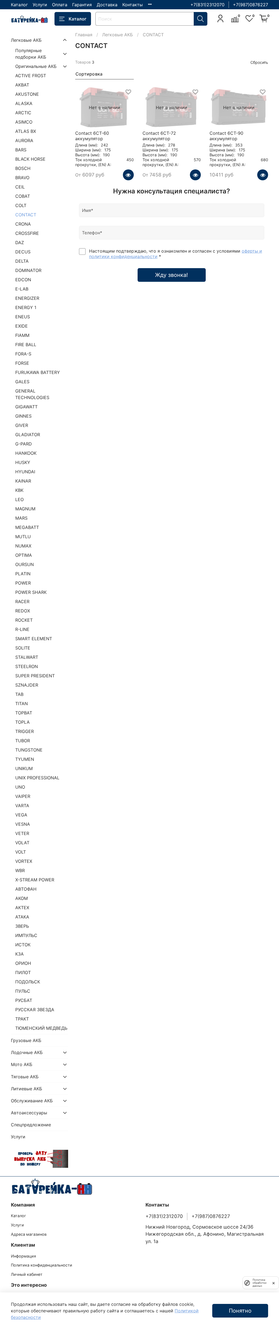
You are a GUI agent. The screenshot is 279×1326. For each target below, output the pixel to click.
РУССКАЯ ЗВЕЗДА (34, 1009)
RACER (22, 601)
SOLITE (22, 648)
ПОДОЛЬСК (27, 981)
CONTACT (25, 214)
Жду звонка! (171, 275)
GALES (22, 381)
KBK (19, 490)
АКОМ (21, 898)
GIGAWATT (26, 406)
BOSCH (23, 168)
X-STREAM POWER (34, 879)
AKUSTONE (27, 94)
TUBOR (22, 740)
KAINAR (23, 481)
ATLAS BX (25, 131)
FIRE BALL (25, 344)
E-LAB (21, 289)
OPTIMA (23, 555)
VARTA (22, 805)
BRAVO (22, 177)
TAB (19, 694)
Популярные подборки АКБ (30, 54)
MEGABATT (27, 527)
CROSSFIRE (27, 233)
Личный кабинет (27, 1274)
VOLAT (22, 842)
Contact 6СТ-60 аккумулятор (92, 135)
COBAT (22, 196)
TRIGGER (24, 731)
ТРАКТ (22, 1019)
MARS (21, 518)
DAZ (19, 242)
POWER (23, 583)
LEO (19, 499)
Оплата (59, 4)
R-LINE (22, 629)
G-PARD (23, 444)
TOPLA (22, 722)
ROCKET (24, 620)
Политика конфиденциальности (41, 1265)
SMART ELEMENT (33, 638)
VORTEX (23, 861)
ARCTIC (23, 112)
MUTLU (23, 536)
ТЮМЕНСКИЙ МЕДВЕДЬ (41, 1028)
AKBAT (22, 85)
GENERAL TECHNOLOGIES (32, 394)
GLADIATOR (27, 434)
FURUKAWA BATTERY (37, 372)
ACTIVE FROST (30, 75)
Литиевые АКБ (26, 1088)
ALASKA (23, 103)
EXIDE (21, 326)
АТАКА (22, 917)
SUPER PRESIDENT (35, 675)
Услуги (40, 4)
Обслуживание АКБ (32, 1100)
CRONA (23, 224)
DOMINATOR (28, 270)
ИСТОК (23, 944)
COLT (20, 205)
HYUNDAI (25, 471)
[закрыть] (273, 1282)
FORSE (22, 363)
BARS (20, 149)
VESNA (22, 824)
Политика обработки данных (259, 1282)
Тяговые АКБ (25, 1076)
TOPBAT (23, 713)
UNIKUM (24, 768)
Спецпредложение (31, 1124)
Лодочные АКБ (27, 1052)
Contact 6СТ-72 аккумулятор (159, 135)
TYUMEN (24, 759)
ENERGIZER (27, 298)
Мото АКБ (21, 1064)
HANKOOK (26, 453)
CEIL (20, 187)
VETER (22, 833)
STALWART (26, 657)
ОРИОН (23, 963)
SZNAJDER (26, 685)
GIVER (21, 425)
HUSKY (22, 462)
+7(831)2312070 (207, 4)
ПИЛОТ (23, 972)
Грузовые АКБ (26, 1040)
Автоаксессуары (29, 1112)
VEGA (21, 815)
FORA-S (23, 354)
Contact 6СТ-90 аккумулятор (226, 135)
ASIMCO (23, 122)
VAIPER (22, 796)
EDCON (23, 279)
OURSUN (24, 564)
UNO (20, 787)
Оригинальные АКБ (36, 66)
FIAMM (22, 335)
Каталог (19, 4)
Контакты (132, 4)
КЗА (19, 954)
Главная (83, 34)
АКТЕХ (22, 907)
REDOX (22, 610)
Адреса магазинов (29, 1234)
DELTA (22, 261)
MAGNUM (25, 508)
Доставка (107, 4)
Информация (23, 1256)
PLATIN (23, 573)
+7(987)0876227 (250, 4)
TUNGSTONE (29, 750)
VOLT (20, 852)
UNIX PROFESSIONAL (37, 777)
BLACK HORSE (30, 159)
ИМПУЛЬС (26, 935)
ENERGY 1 (25, 307)
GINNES (23, 416)
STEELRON (26, 666)
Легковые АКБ (117, 34)
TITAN (21, 703)
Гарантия (82, 4)
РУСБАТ (23, 1000)
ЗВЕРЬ (22, 926)
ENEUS (22, 316)
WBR (20, 870)
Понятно (240, 1310)
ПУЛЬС (22, 991)
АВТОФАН (26, 889)
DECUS (23, 252)
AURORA (24, 140)
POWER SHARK (31, 592)
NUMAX (23, 546)
